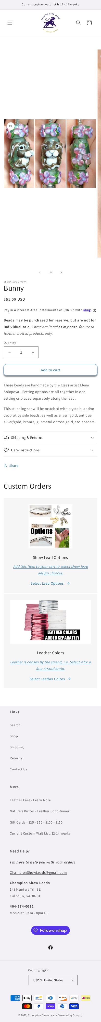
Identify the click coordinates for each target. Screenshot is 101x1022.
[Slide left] (39, 272)
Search (15, 725)
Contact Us (18, 769)
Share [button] (13, 465)
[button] (9, 22)
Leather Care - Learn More (30, 800)
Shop (14, 736)
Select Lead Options (47, 583)
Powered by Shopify (70, 1015)
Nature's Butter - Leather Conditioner (39, 811)
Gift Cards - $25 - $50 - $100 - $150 (36, 822)
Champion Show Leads (42, 1015)
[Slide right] (61, 272)
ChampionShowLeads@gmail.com (38, 872)
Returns (16, 758)
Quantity (10, 343)
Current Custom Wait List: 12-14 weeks (40, 833)
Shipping (17, 747)
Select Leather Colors (47, 679)
